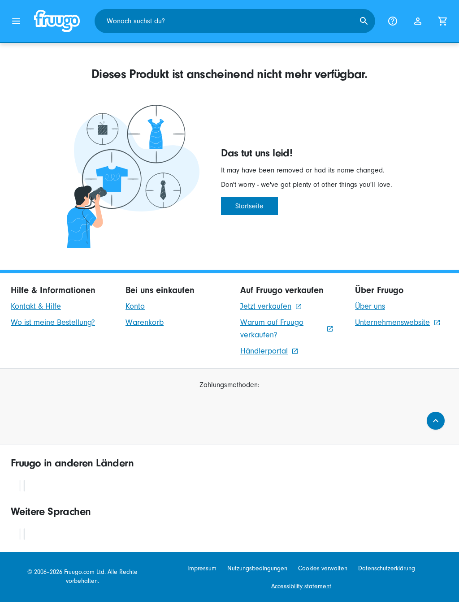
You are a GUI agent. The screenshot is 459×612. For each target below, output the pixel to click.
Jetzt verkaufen (265, 306)
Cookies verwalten (322, 568)
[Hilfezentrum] (393, 21)
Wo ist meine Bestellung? (53, 322)
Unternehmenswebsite (392, 322)
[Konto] (418, 21)
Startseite (249, 206)
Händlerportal (264, 351)
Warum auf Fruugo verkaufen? (271, 329)
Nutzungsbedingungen (257, 568)
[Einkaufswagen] (443, 21)
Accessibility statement (301, 586)
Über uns (370, 306)
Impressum (202, 568)
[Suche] (364, 21)
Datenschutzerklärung (386, 568)
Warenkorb (145, 322)
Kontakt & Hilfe (36, 306)
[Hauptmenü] (16, 21)
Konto (135, 306)
